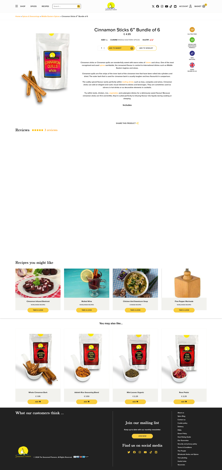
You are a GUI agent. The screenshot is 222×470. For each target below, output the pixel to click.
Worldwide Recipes (38, 305)
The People (182, 451)
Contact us (181, 420)
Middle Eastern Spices (50, 16)
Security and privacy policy (187, 444)
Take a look (38, 310)
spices (102, 65)
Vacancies (181, 465)
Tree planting (182, 458)
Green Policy (182, 434)
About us (181, 413)
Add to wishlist (146, 48)
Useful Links (182, 461)
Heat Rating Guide (184, 437)
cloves (148, 62)
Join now (142, 436)
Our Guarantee (183, 440)
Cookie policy (182, 423)
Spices (33, 6)
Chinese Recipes (135, 305)
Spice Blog (181, 416)
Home (17, 16)
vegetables (113, 93)
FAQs (180, 430)
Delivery (180, 427)
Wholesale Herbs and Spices (188, 454)
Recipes (45, 6)
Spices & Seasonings (31, 16)
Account (183, 6)
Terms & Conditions (185, 447)
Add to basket (115, 48)
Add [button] (37, 402)
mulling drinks (128, 82)
